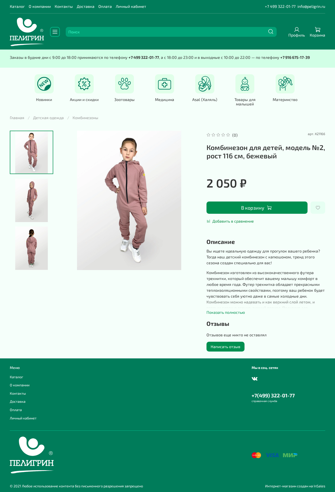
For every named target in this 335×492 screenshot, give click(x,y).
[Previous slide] (69, 200)
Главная (17, 117)
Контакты (64, 6)
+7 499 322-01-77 (280, 6)
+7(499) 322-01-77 (273, 395)
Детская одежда (48, 117)
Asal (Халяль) (204, 99)
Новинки (44, 99)
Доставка (85, 6)
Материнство (285, 99)
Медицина (164, 99)
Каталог (17, 6)
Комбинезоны (85, 117)
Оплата (105, 6)
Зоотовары (124, 99)
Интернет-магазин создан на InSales (295, 486)
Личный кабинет (131, 6)
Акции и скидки (84, 99)
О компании (40, 6)
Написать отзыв (225, 346)
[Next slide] (32, 264)
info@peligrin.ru (311, 6)
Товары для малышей (245, 101)
